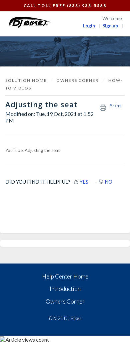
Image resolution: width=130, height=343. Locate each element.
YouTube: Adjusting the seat (32, 150)
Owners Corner (65, 301)
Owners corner (77, 80)
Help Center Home (65, 276)
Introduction (65, 288)
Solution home (26, 80)
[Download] (52, 166)
